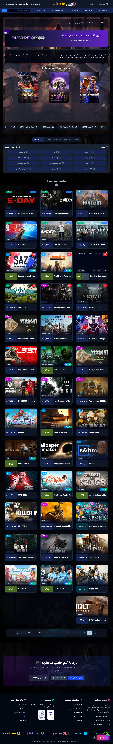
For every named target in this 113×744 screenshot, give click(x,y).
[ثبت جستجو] (4, 10)
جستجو (36, 139)
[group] (86, 127)
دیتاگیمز (102, 23)
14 (29, 633)
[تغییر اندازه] (94, 737)
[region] (56, 56)
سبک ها (92, 23)
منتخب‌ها (77, 717)
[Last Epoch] (59, 87)
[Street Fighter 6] (89, 87)
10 (40, 633)
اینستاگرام (21, 705)
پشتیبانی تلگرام (19, 713)
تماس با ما (76, 720)
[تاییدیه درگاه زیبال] (50, 715)
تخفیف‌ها (77, 713)
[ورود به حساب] (107, 4)
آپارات (22, 720)
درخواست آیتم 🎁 (58, 677)
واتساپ (21, 709)
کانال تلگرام (20, 717)
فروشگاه (77, 705)
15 (23, 633)
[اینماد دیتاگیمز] (41, 715)
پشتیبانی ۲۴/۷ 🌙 (37, 678)
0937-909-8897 (102, 716)
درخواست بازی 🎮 (76, 677)
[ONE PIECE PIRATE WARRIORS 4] (28, 87)
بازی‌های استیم (75, 709)
